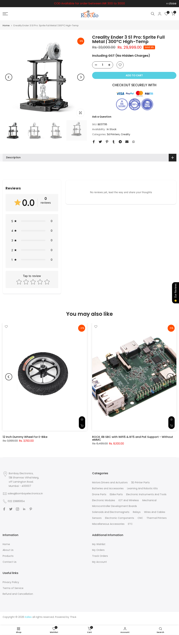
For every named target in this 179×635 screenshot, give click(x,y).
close (8, 3)
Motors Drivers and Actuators (110, 482)
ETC (130, 524)
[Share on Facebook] (93, 141)
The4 (73, 617)
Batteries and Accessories (108, 488)
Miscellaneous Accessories (108, 524)
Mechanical (149, 500)
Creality (125, 134)
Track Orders (100, 556)
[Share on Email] (126, 141)
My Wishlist (98, 544)
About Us (8, 550)
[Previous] (8, 77)
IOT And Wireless (129, 500)
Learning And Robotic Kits (142, 488)
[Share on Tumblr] (113, 141)
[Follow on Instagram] (17, 509)
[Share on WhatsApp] (133, 141)
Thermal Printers (156, 518)
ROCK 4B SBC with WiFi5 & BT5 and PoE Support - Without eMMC (132, 438)
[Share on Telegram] (120, 141)
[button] (31, 221)
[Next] (80, 77)
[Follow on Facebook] (4, 509)
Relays (137, 512)
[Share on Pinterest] (107, 141)
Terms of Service (13, 588)
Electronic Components (119, 518)
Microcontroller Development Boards (114, 506)
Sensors (97, 518)
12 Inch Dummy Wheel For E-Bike (25, 437)
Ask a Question (101, 116)
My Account (99, 562)
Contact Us (9, 562)
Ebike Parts (116, 494)
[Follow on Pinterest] (30, 509)
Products (8, 556)
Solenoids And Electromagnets (110, 512)
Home (6, 25)
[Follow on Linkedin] (24, 509)
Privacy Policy (11, 582)
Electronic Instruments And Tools (146, 494)
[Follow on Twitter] (10, 509)
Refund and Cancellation (18, 594)
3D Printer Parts (140, 482)
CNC (140, 518)
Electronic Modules (103, 500)
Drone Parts (99, 494)
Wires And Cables (154, 512)
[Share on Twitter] (100, 141)
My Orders (98, 550)
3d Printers (113, 134)
